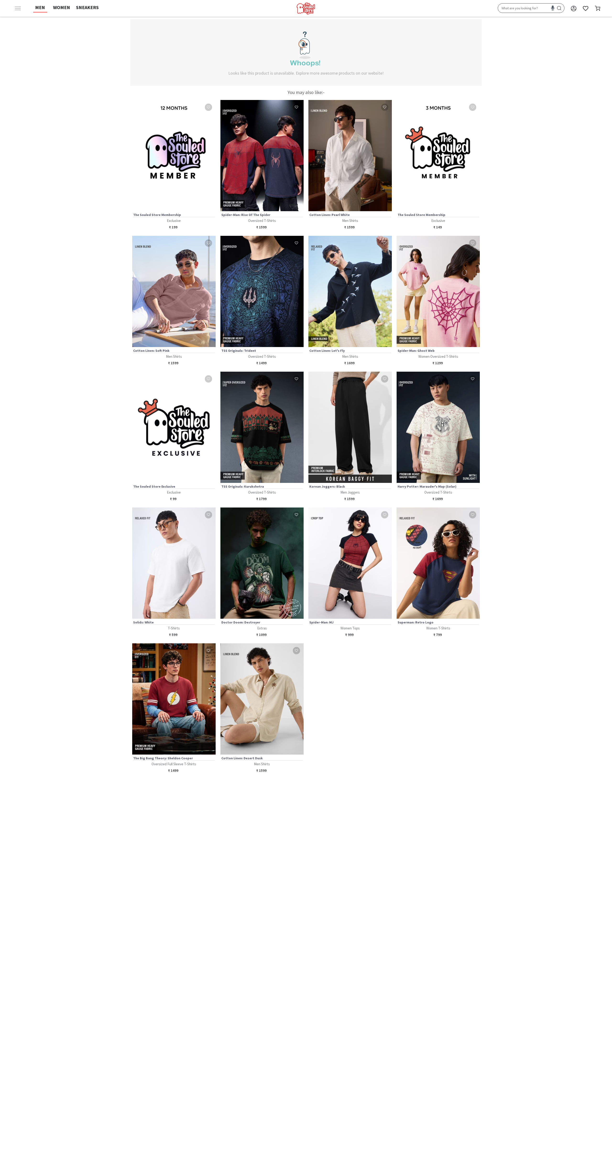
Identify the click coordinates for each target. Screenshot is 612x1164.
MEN (40, 7)
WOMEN (61, 7)
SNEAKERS (87, 7)
